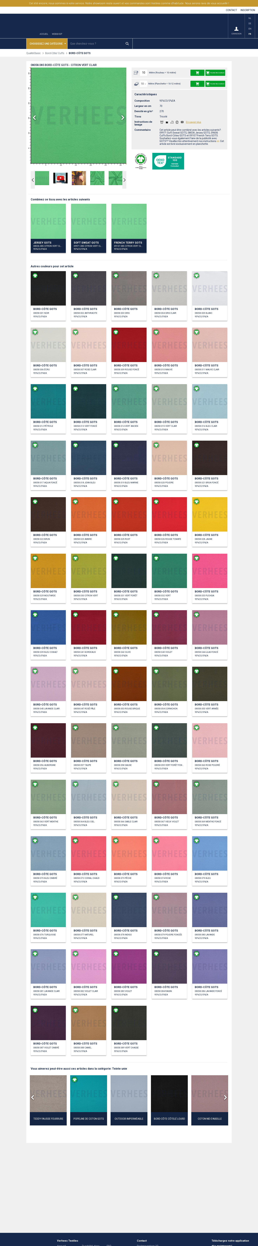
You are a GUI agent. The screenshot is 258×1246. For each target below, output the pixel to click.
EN (250, 29)
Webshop (57, 34)
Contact (231, 10)
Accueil (44, 34)
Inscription (248, 10)
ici (218, 141)
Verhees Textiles (19, 26)
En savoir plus (193, 122)
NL (250, 18)
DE (250, 23)
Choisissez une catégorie (46, 43)
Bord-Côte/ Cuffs (54, 53)
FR (250, 34)
